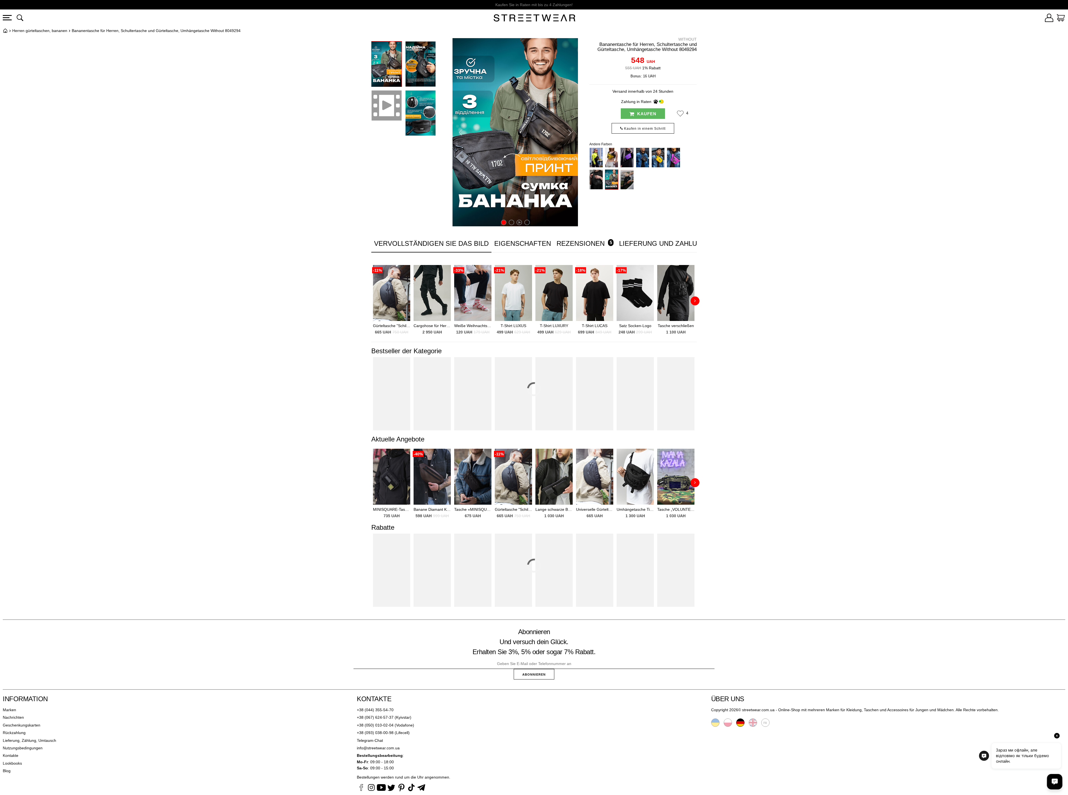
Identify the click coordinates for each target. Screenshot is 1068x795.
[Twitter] (391, 788)
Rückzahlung (14, 732)
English (753, 722)
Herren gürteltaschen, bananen (39, 30)
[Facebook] (361, 788)
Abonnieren (534, 674)
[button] (680, 113)
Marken (9, 710)
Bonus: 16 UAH (643, 76)
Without (687, 39)
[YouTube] (381, 788)
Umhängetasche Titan (635, 509)
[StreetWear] (534, 18)
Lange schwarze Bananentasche (554, 509)
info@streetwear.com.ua (378, 748)
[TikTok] (411, 788)
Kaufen (646, 113)
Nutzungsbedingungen (23, 748)
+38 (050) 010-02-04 (375, 725)
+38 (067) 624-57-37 (375, 717)
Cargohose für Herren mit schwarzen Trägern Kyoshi (432, 325)
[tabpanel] (534, 297)
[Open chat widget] (1054, 781)
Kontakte (10, 755)
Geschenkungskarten (21, 725)
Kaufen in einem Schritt (644, 129)
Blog (7, 771)
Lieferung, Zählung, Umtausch (29, 740)
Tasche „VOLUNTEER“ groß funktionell (675, 509)
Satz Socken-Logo (635, 325)
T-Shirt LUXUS (513, 325)
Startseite (5, 30)
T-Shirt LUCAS (594, 325)
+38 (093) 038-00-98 (375, 732)
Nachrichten (13, 717)
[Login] (1049, 18)
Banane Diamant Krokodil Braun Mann (432, 509)
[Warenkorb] (1060, 18)
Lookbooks (12, 763)
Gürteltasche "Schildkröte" (391, 325)
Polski (728, 722)
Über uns (727, 699)
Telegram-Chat (370, 740)
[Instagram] (371, 788)
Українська (715, 722)
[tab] (522, 243)
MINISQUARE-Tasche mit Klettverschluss (391, 509)
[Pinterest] (401, 788)
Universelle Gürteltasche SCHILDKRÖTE (594, 509)
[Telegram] (421, 788)
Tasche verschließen (676, 325)
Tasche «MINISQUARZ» (472, 509)
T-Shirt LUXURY (554, 325)
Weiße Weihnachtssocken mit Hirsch (472, 325)
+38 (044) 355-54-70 (375, 710)
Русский (765, 722)
